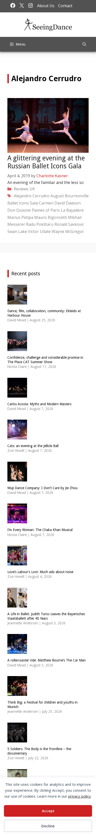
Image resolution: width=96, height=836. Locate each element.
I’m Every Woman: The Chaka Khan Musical (40, 530)
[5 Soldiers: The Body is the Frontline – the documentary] (17, 739)
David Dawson (67, 203)
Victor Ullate (39, 231)
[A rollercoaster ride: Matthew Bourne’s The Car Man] (17, 651)
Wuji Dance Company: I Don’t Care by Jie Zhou (42, 488)
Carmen (46, 203)
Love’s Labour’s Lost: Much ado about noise (40, 572)
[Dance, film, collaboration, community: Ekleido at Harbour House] (17, 301)
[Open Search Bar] (84, 44)
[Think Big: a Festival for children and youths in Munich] (17, 693)
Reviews (21, 189)
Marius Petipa (20, 217)
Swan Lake (17, 231)
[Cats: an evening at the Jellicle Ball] (17, 436)
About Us (45, 5)
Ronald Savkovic (69, 224)
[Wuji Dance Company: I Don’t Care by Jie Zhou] (17, 478)
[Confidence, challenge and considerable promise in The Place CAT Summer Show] (17, 348)
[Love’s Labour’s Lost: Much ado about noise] (17, 562)
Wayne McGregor (68, 231)
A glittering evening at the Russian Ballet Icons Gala (46, 162)
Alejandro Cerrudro (31, 196)
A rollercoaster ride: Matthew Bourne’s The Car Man (46, 660)
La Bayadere (72, 210)
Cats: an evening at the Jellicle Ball (33, 446)
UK (32, 189)
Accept (48, 810)
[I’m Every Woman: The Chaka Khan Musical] (17, 520)
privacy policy (79, 796)
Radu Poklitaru (39, 224)
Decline (48, 825)
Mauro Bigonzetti (50, 217)
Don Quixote (19, 210)
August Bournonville (69, 196)
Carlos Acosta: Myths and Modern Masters (39, 404)
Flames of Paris (46, 210)
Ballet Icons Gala (22, 203)
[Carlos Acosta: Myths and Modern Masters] (17, 394)
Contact (65, 5)
